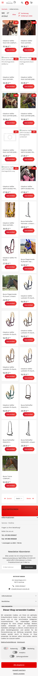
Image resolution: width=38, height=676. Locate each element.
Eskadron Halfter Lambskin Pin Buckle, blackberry (10, 333)
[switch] (6, 648)
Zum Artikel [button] (11, 50)
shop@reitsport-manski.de (20, 589)
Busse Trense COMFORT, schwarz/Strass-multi (10, 477)
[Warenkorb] (31, 2)
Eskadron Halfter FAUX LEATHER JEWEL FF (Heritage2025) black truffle (28, 78)
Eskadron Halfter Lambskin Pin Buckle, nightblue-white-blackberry (28, 370)
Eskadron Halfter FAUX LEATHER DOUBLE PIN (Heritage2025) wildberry (8, 78)
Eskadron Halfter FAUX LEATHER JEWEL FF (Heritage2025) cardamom (10, 115)
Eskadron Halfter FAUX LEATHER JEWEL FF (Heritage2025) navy (28, 115)
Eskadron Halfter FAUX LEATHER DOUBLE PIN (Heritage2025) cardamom (26, 42)
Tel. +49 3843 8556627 (9, 535)
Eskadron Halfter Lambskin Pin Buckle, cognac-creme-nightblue (28, 332)
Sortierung (24, 13)
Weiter (29, 498)
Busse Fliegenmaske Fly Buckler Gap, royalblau (28, 260)
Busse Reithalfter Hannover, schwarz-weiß (27, 222)
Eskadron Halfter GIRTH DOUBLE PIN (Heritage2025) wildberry (27, 187)
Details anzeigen (19, 674)
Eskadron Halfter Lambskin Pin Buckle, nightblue (28, 297)
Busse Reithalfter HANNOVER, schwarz (28, 441)
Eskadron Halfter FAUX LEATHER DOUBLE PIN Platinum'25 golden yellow (9, 224)
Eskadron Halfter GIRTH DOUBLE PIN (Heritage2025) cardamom (27, 151)
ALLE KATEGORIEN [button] (10, 509)
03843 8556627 (20, 586)
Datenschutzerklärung (10, 558)
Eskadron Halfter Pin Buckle (10, 259)
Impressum (21, 642)
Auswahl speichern (19, 670)
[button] (22, 3)
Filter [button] (14, 15)
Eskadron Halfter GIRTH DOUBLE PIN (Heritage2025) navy (9, 187)
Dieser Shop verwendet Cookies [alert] (19, 609)
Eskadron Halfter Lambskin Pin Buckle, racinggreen (10, 406)
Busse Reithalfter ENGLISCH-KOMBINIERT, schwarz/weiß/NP (9, 441)
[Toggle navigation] (3, 1)
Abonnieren (29, 567)
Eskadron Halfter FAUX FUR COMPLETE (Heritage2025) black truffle (10, 42)
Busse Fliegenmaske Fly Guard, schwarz (10, 295)
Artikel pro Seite (26, 16)
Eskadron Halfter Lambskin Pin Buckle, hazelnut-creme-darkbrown (10, 368)
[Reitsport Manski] (11, 2)
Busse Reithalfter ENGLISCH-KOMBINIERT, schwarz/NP (27, 406)
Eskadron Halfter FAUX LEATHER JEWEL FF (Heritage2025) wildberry (10, 151)
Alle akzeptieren (19, 665)
